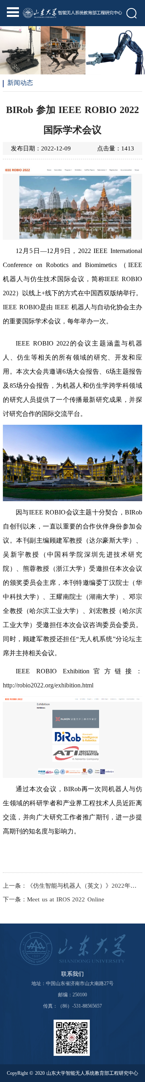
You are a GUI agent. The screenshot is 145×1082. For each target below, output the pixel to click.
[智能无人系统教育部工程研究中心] (72, 11)
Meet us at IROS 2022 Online (65, 899)
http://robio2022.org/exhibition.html (48, 685)
